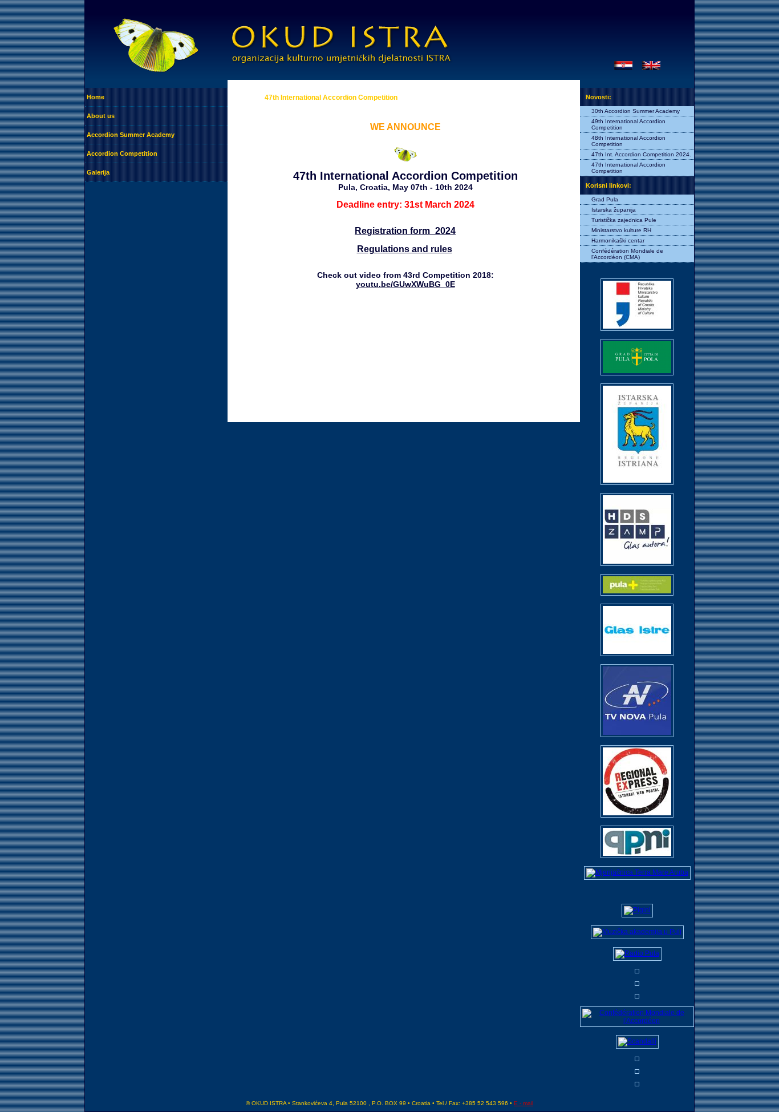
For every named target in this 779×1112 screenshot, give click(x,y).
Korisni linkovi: (608, 185)
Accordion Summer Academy (131, 134)
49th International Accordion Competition (628, 124)
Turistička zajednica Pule (623, 220)
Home (95, 97)
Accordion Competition (122, 153)
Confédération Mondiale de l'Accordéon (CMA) (627, 254)
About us (101, 115)
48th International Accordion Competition (628, 141)
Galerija (98, 172)
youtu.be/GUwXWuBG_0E (405, 284)
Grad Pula (604, 199)
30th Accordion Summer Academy (635, 111)
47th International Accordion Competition (628, 167)
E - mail (523, 1103)
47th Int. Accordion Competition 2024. (641, 154)
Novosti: (598, 97)
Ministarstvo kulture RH (621, 230)
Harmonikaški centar (617, 240)
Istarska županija (613, 210)
